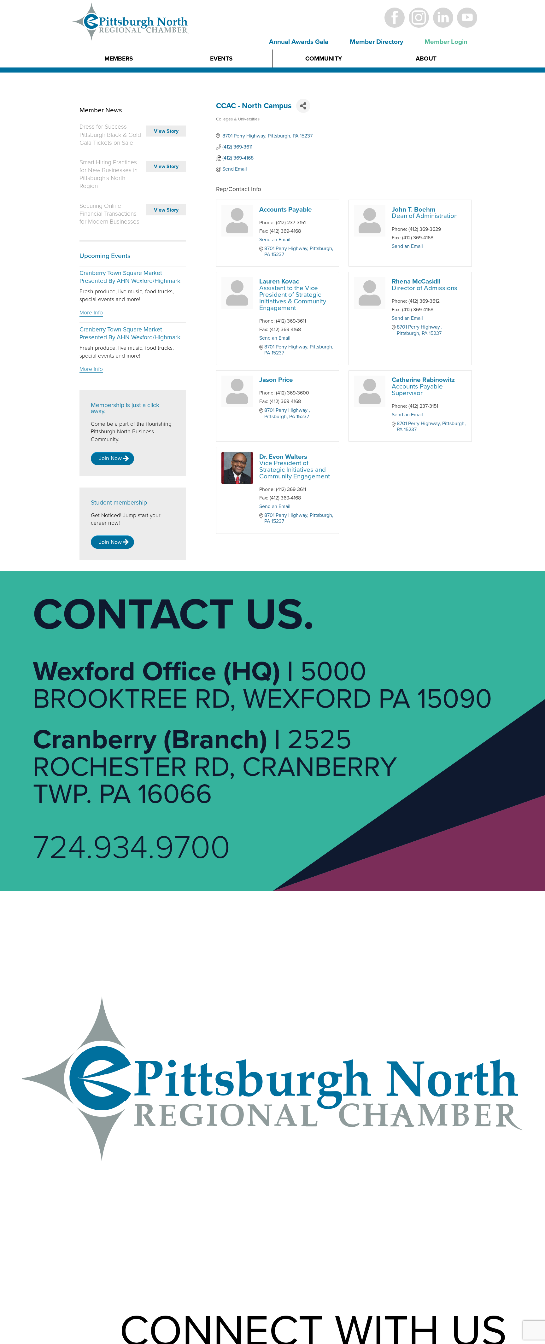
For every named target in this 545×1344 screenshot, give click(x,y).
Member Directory (376, 42)
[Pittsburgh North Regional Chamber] (131, 32)
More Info (91, 312)
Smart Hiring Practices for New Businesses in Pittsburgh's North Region (108, 174)
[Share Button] (303, 106)
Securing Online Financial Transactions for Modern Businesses (109, 213)
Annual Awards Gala (298, 42)
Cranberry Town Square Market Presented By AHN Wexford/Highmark (129, 277)
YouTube (467, 17)
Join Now (110, 458)
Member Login (446, 42)
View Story (166, 131)
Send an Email (274, 240)
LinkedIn (443, 17)
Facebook (395, 17)
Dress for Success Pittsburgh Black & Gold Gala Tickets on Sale (110, 134)
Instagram (419, 17)
